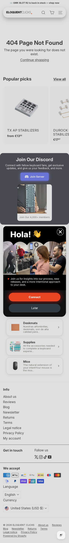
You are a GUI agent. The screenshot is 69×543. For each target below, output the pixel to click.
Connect (34, 297)
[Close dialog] (60, 232)
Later (34, 308)
